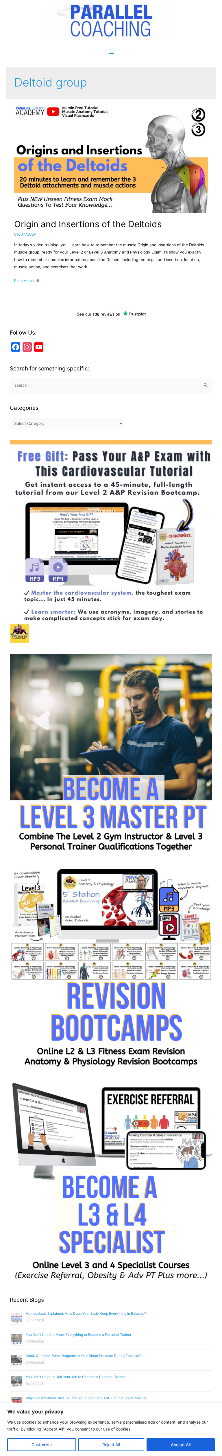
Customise (42, 1444)
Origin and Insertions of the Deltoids (88, 224)
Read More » (24, 280)
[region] (111, 1429)
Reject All (111, 1444)
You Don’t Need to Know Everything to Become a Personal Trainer (78, 1334)
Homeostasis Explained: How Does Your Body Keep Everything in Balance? (86, 1313)
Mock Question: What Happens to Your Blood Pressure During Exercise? (83, 1356)
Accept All (180, 1444)
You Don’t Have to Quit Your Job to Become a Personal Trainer (75, 1377)
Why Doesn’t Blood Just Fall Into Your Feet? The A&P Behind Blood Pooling (86, 1398)
